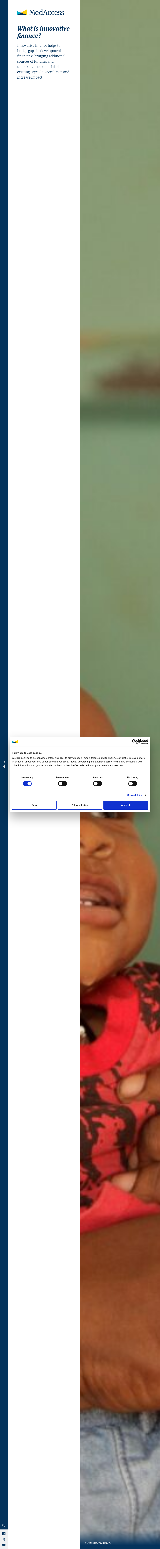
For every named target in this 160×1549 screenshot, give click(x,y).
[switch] (62, 783)
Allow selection (80, 805)
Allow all (125, 805)
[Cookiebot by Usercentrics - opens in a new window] (134, 741)
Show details (134, 795)
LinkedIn (3, 1533)
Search (4, 1525)
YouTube (3, 1544)
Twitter (3, 1539)
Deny (34, 805)
